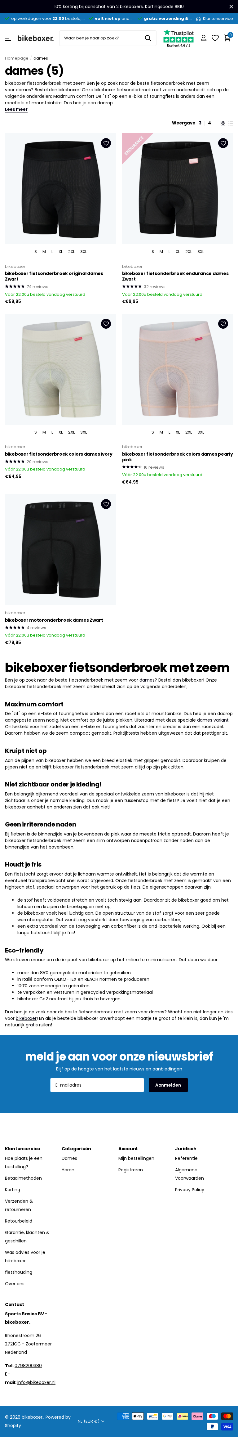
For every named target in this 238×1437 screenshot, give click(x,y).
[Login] (203, 38)
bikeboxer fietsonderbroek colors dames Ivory (58, 454)
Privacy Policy (189, 1190)
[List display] (230, 123)
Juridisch (185, 1149)
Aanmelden (168, 1085)
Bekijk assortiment (8, 38)
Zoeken (147, 38)
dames (147, 680)
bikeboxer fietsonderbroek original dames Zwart (54, 276)
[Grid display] (223, 123)
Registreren (130, 1170)
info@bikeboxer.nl (36, 1382)
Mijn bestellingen (136, 1158)
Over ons (14, 1284)
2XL (71, 252)
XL (61, 252)
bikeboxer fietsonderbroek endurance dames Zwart (175, 276)
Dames (69, 1158)
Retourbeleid (18, 1221)
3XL (83, 252)
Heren (68, 1170)
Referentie (186, 1158)
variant (221, 720)
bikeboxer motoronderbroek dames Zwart (54, 620)
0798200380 (28, 1366)
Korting (12, 1190)
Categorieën (76, 1149)
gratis (32, 1025)
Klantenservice (22, 1149)
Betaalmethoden (23, 1178)
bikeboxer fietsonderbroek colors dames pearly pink (177, 457)
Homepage (17, 58)
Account (128, 1149)
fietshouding (18, 1272)
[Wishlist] (214, 38)
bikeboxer (15, 266)
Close (231, 6)
